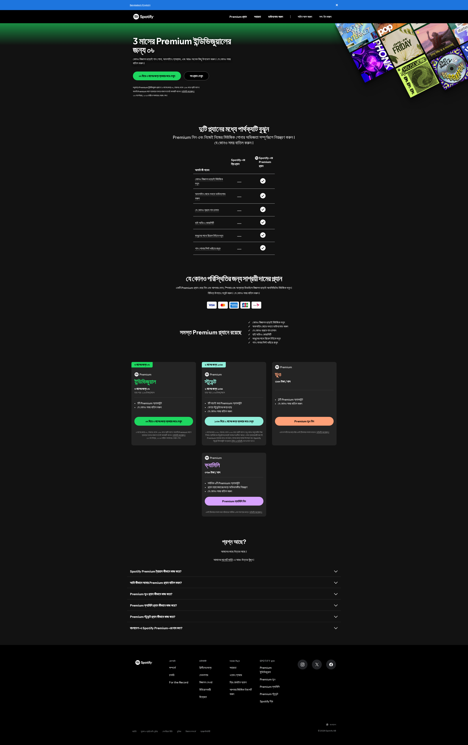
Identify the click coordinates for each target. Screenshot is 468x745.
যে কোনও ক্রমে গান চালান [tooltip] (207, 210)
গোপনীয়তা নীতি (167, 731)
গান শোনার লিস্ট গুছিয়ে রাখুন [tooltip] (207, 248)
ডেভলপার (203, 675)
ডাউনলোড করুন (275, 17)
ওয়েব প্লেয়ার (236, 675)
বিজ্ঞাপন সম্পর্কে (191, 731)
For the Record (178, 682)
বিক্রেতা (203, 697)
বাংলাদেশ (333, 724)
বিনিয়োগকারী (205, 690)
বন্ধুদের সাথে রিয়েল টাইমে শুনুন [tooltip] (209, 236)
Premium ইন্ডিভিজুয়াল (266, 670)
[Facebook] (331, 664)
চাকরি (171, 675)
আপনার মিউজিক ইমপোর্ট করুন (241, 692)
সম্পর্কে (172, 668)
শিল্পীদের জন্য (205, 668)
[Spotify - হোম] (143, 17)
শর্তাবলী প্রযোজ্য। (188, 91)
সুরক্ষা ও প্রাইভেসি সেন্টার (149, 731)
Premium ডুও (267, 679)
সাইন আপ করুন (305, 17)
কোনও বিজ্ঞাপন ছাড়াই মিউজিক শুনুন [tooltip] (209, 181)
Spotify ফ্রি (266, 701)
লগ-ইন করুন (325, 17)
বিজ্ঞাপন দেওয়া (205, 682)
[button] (163, 421)
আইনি (134, 731)
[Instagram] (302, 664)
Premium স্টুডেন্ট (269, 694)
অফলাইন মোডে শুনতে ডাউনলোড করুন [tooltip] (210, 196)
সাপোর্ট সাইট (227, 560)
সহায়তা (257, 17)
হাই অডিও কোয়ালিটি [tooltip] (204, 223)
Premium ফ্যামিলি (270, 687)
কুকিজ (179, 731)
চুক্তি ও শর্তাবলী (236, 440)
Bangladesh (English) (140, 5)
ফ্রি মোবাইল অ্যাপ (238, 682)
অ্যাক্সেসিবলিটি (205, 731)
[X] (317, 664)
